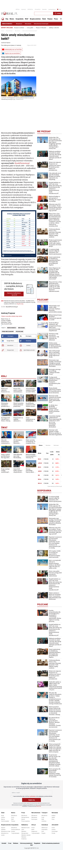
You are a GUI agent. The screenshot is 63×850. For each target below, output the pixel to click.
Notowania (55, 812)
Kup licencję (20, 304)
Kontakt (4, 843)
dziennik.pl (23, 9)
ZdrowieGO (55, 825)
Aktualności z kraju (5, 831)
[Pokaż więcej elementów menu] (61, 19)
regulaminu (32, 796)
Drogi (43, 817)
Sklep (60, 9)
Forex (53, 819)
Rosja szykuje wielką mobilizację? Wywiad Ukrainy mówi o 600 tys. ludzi (6, 470)
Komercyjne (34, 819)
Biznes (13, 812)
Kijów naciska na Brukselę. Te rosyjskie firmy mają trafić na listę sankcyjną (30, 441)
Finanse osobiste (19, 27)
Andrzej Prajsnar (5, 42)
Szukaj (59, 13)
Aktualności (19, 23)
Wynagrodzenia (25, 817)
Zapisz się (31, 800)
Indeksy (53, 815)
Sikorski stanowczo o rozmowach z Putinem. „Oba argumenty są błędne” (5, 441)
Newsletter (44, 9)
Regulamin (37, 843)
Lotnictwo (44, 821)
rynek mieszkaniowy (8, 331)
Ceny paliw (30, 27)
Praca (23, 812)
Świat (2, 812)
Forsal (2, 30)
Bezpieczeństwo (6, 825)
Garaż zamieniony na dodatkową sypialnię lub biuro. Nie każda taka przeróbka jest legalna (31, 419)
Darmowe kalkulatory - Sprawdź (14, 294)
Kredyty (13, 831)
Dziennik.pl (45, 825)
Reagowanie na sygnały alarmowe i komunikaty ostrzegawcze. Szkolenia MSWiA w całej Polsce (18, 419)
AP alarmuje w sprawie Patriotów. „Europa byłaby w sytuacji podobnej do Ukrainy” (18, 441)
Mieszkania (28, 23)
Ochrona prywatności (26, 843)
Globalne (3, 829)
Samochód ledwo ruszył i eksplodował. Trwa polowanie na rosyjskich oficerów (18, 470)
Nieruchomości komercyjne (41, 23)
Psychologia (55, 831)
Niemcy (3, 819)
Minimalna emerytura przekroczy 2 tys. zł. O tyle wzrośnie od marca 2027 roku (6, 404)
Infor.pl (34, 825)
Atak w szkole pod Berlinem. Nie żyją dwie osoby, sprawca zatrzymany (6, 456)
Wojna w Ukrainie (41, 27)
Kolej (43, 819)
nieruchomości (11, 328)
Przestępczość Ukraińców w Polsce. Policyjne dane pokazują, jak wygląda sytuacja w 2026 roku (6, 419)
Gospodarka (14, 825)
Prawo (33, 827)
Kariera (23, 819)
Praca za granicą (25, 821)
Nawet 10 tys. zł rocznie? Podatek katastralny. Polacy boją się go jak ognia (6, 322)
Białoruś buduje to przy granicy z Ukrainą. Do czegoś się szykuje (31, 456)
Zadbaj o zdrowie (54, 27)
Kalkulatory (24, 825)
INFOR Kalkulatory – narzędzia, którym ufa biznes (13, 286)
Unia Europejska (5, 821)
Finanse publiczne (15, 829)
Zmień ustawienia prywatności (50, 843)
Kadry (33, 829)
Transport (44, 812)
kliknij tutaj (38, 806)
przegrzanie (19, 331)
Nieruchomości (7, 23)
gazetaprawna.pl (51, 9)
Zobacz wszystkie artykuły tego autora (11, 316)
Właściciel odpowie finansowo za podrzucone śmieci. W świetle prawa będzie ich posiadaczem (5, 390)
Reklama (15, 843)
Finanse (13, 821)
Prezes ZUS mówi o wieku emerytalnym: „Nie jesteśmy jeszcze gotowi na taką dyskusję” (18, 390)
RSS (31, 845)
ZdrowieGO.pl (37, 9)
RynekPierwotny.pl (22, 163)
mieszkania (21, 328)
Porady (53, 833)
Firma (12, 817)
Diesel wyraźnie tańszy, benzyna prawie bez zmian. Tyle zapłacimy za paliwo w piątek (18, 404)
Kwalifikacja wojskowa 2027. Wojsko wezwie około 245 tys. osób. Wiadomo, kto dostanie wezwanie (30, 404)
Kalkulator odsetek (25, 835)
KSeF (12, 819)
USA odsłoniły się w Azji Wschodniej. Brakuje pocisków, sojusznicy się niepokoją (17, 456)
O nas (9, 843)
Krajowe (3, 827)
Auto (43, 831)
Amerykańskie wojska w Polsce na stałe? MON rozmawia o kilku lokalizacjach (31, 390)
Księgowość (34, 831)
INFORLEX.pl (30, 9)
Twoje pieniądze (15, 833)
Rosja (2, 815)
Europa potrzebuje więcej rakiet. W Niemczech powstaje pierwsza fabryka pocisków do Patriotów (31, 470)
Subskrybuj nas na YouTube (13, 49)
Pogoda (43, 833)
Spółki (53, 817)
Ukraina (3, 817)
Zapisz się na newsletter (12, 53)
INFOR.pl (17, 9)
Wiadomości (44, 827)
